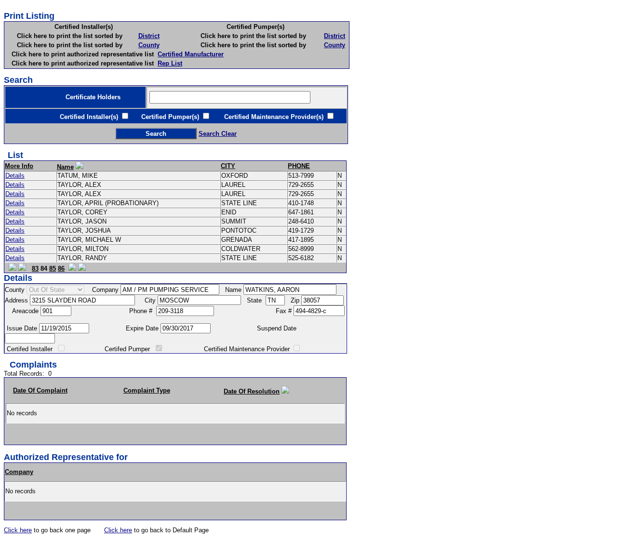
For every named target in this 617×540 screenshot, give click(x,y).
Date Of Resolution (252, 391)
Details (15, 175)
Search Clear (218, 133)
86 (61, 268)
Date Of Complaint (40, 390)
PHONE (299, 166)
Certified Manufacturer (191, 54)
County (149, 45)
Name (65, 167)
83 (35, 268)
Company (19, 471)
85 (52, 268)
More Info (19, 166)
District (149, 36)
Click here (18, 530)
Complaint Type (146, 390)
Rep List (170, 63)
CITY (228, 166)
